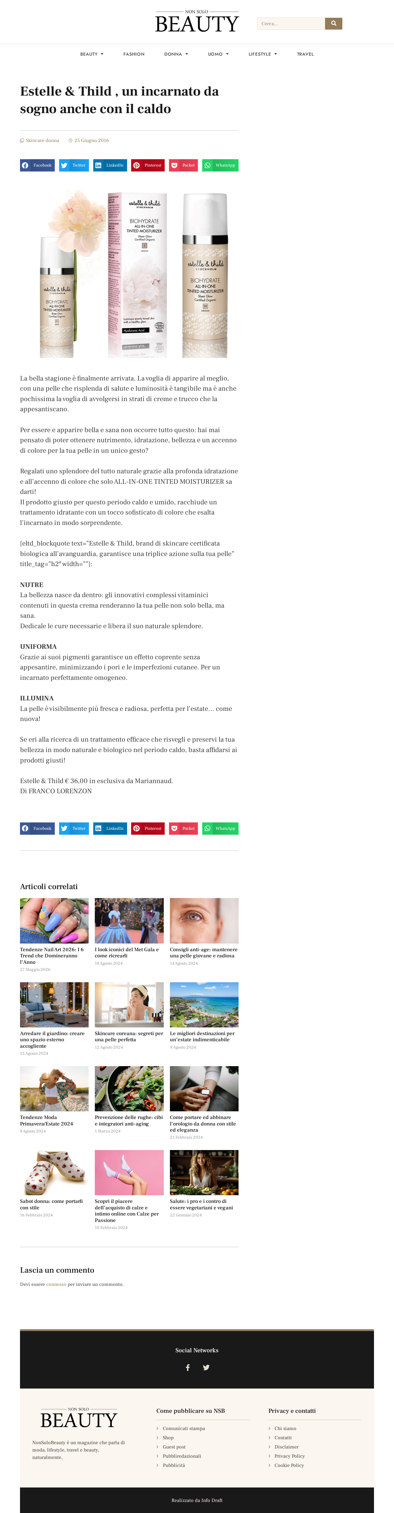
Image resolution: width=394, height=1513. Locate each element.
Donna (173, 54)
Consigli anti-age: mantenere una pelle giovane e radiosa (204, 952)
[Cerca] (333, 24)
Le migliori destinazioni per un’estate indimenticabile (202, 1036)
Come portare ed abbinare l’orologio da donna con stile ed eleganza (203, 1123)
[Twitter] (206, 1367)
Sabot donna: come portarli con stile (51, 1204)
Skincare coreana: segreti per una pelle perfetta (129, 1036)
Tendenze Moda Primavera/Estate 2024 (46, 1120)
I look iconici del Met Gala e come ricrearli (127, 952)
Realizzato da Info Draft (197, 1500)
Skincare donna (42, 140)
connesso (56, 1284)
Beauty (89, 54)
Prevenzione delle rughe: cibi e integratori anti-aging (129, 1120)
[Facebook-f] (187, 1367)
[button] (37, 165)
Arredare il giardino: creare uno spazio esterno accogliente (52, 1040)
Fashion (134, 54)
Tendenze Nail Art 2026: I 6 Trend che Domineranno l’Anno (52, 956)
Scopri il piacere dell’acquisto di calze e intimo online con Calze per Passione (127, 1210)
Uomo (215, 54)
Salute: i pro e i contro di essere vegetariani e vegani (201, 1204)
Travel (305, 54)
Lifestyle (260, 54)
